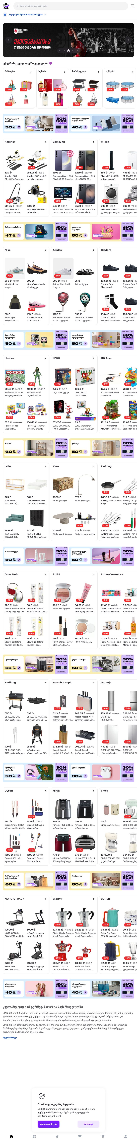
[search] (17, 6)
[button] (57, 1136)
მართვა (88, 1124)
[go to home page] (6, 6)
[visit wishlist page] (79, 1136)
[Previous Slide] (8, 40)
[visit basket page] (102, 1136)
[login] (125, 1136)
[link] (68, 40)
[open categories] (34, 1136)
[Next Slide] (128, 40)
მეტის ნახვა (10, 1038)
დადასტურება (48, 1124)
